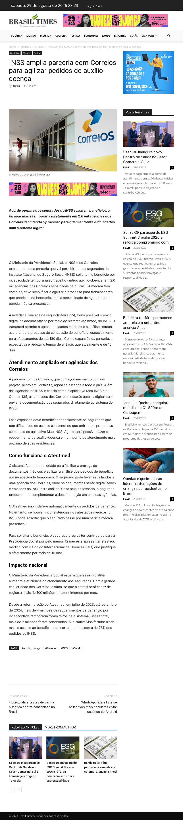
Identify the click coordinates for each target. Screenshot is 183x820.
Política (16, 35)
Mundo (31, 35)
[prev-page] (12, 789)
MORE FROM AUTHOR (60, 727)
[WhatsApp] (44, 96)
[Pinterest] (33, 96)
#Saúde (77, 648)
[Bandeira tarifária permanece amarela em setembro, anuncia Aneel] (100, 748)
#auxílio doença (31, 648)
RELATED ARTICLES (26, 727)
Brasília (45, 35)
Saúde (106, 35)
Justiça (75, 35)
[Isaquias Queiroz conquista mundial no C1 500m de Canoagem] (148, 385)
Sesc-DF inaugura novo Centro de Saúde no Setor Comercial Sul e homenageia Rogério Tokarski (24, 771)
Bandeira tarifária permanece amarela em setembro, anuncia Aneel (100, 767)
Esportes (120, 35)
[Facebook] (13, 96)
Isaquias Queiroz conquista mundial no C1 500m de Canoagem (146, 408)
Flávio (16, 86)
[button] (168, 36)
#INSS (64, 648)
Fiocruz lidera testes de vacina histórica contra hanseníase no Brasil (32, 707)
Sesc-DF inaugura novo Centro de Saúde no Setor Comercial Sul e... (145, 157)
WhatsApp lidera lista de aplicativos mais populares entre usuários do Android (93, 707)
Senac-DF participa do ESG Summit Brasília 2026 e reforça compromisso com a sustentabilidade (61, 771)
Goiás (134, 35)
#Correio (50, 648)
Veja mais (148, 35)
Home (13, 47)
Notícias (26, 47)
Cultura (61, 35)
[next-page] (19, 789)
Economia (91, 35)
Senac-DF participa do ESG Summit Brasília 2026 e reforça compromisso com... (147, 237)
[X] (23, 96)
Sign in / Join (94, 6)
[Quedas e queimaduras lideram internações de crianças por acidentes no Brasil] (148, 460)
